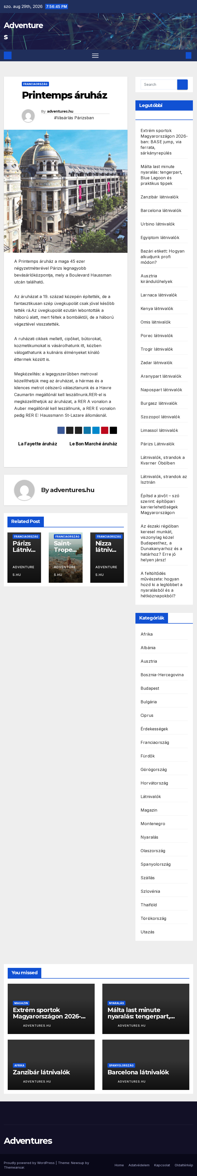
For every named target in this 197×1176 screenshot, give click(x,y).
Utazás (147, 931)
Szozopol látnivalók (160, 416)
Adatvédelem (139, 1165)
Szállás (148, 877)
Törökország (153, 918)
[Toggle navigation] (95, 56)
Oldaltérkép (184, 1165)
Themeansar (14, 1167)
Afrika (147, 634)
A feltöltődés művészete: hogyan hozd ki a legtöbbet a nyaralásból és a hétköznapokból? (161, 584)
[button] (180, 55)
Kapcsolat (162, 1165)
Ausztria (149, 661)
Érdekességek (154, 728)
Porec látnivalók (157, 335)
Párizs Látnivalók (23, 550)
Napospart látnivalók (161, 389)
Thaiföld (149, 904)
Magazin (149, 810)
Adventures (28, 1140)
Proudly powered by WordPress (30, 1163)
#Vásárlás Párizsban (74, 117)
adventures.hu (60, 111)
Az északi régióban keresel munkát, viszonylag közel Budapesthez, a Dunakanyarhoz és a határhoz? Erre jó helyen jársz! (161, 543)
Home (119, 1165)
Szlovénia (150, 891)
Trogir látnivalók (157, 349)
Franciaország (35, 84)
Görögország (154, 769)
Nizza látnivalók (106, 550)
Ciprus (147, 715)
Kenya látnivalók (157, 308)
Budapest (150, 688)
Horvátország (154, 783)
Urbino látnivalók (158, 224)
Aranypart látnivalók (161, 376)
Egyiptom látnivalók (160, 237)
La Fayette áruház (37, 443)
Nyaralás (150, 837)
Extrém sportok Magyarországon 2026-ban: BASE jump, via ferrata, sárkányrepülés (164, 142)
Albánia (148, 647)
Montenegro (153, 823)
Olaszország (153, 850)
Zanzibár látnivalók (160, 196)
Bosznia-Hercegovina (162, 674)
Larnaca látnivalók (159, 295)
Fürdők (148, 755)
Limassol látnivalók (159, 430)
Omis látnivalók (156, 322)
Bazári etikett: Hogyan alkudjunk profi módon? (162, 256)
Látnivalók (151, 796)
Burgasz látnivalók (159, 403)
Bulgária (149, 701)
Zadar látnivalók (156, 362)
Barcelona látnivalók (161, 210)
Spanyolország (156, 864)
